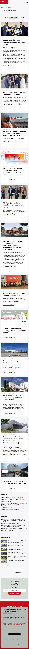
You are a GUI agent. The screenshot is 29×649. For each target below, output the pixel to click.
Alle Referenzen (24, 537)
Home (2, 7)
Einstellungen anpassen (14, 639)
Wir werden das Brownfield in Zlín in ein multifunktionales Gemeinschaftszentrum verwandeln (14, 245)
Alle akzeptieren (14, 634)
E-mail (14, 587)
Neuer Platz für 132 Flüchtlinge (10, 509)
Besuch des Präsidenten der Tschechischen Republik (14, 93)
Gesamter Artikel (8, 69)
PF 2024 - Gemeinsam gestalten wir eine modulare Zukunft (14, 330)
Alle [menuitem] (5, 17)
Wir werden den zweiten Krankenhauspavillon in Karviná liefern (13, 398)
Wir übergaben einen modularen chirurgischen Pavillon (13, 205)
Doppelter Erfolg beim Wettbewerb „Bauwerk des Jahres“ (14, 42)
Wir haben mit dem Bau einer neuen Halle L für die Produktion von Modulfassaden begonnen (13, 440)
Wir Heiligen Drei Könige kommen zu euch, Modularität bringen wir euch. (12, 171)
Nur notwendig (14, 644)
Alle (27, 494)
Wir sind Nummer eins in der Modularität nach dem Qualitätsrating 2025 (14, 133)
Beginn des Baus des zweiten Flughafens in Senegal (14, 294)
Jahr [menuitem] (21, 17)
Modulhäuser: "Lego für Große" (12, 499)
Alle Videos (25, 516)
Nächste (18, 572)
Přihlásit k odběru (14, 593)
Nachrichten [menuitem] (13, 17)
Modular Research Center (12, 497)
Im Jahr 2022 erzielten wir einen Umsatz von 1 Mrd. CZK (14, 482)
